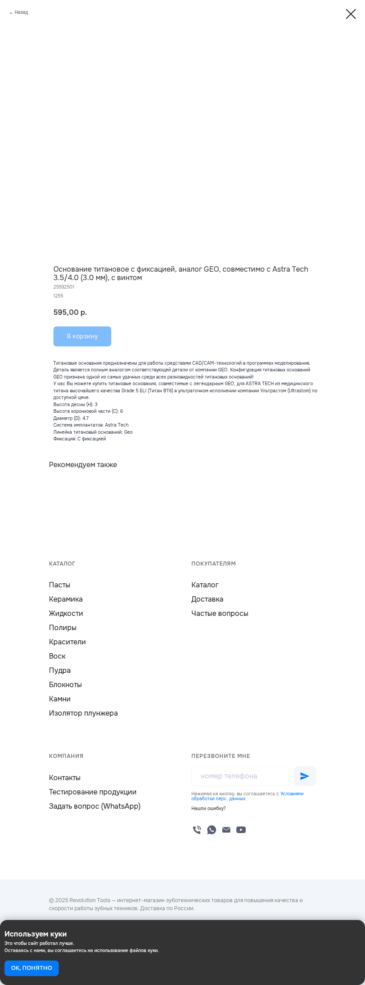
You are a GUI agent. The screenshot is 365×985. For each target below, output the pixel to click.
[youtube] (241, 829)
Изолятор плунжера (83, 713)
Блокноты (65, 684)
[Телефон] (197, 829)
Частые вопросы (219, 613)
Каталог (205, 585)
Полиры (63, 627)
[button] (208, 808)
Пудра (60, 670)
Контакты (65, 777)
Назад (21, 12)
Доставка (207, 599)
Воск (57, 656)
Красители (67, 642)
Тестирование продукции (93, 792)
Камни (60, 699)
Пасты (59, 585)
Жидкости (66, 613)
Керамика (66, 599)
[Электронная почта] (226, 829)
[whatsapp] (211, 829)
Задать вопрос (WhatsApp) (95, 806)
